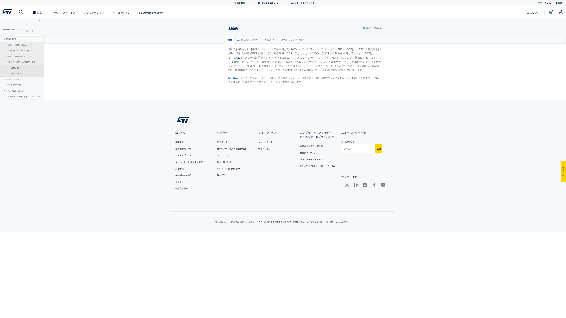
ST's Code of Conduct (311, 159)
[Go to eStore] (551, 12)
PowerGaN (12, 79)
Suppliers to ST (183, 175)
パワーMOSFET (16, 91)
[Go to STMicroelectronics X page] (348, 185)
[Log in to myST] (561, 12)
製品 (39, 12)
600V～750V (17, 74)
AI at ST (221, 175)
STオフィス (222, 142)
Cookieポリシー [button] (343, 222)
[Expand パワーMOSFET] (4, 91)
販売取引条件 (284, 222)
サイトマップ (264, 149)
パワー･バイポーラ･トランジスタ (23, 97)
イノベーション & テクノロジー (190, 162)
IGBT (11, 39)
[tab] (230, 40)
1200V (15, 68)
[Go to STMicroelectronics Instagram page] (365, 185)
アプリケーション (94, 12)
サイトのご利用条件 (267, 222)
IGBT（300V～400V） (19, 51)
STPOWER (235, 57)
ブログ (178, 182)
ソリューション (121, 12)
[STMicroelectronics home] (7, 11)
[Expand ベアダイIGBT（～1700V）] (6, 62)
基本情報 (179, 142)
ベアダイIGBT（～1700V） (21, 62)
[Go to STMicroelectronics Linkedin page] (356, 185)
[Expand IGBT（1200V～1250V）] (6, 45)
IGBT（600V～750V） (20, 56)
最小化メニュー (32, 31)
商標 (294, 222)
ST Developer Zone (151, 12)
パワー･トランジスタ (13, 29)
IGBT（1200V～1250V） (20, 45)
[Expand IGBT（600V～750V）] (6, 56)
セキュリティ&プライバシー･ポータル (317, 166)
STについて (533, 12)
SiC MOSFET (13, 85)
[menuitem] (22, 56)
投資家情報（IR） (183, 149)
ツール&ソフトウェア (63, 12)
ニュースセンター (225, 162)
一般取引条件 (181, 188)
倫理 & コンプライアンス (311, 146)
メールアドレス (348, 142)
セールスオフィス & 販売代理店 (231, 149)
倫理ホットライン (308, 152)
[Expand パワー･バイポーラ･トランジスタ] (4, 96)
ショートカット (265, 142)
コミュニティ (223, 155)
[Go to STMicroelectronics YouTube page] (383, 185)
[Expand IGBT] (4, 39)
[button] (21, 12)
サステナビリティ (183, 155)
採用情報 (179, 168)
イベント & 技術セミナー (228, 168)
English (548, 3)
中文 (540, 3)
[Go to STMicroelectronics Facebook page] (374, 185)
